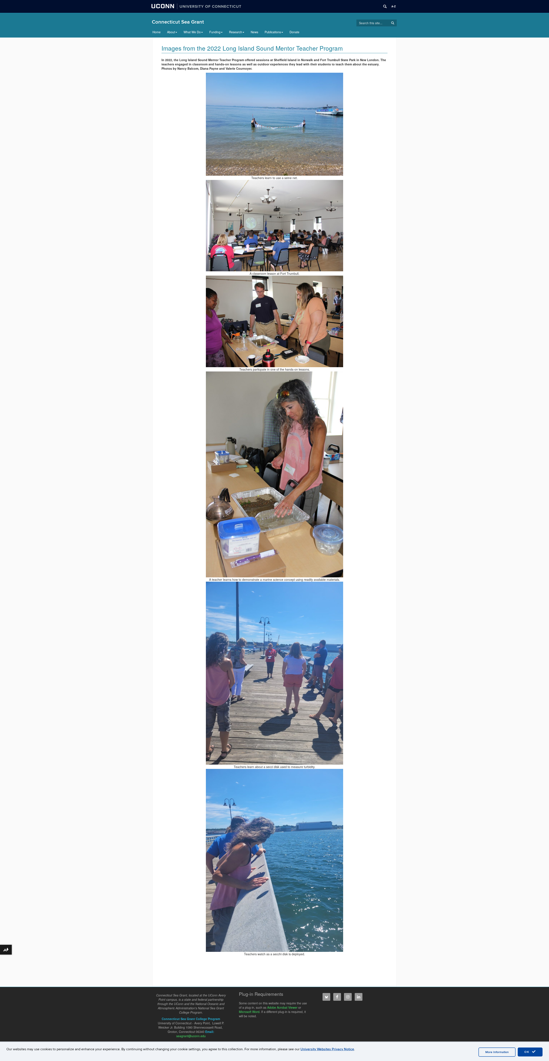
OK (527, 1052)
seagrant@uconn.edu (191, 1036)
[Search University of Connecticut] (385, 6)
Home (156, 32)
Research (235, 32)
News (254, 32)
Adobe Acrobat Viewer (282, 1007)
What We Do (192, 32)
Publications (273, 32)
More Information (497, 1052)
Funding (214, 32)
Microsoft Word (249, 1012)
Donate (294, 32)
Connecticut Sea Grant (178, 22)
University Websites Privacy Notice (327, 1049)
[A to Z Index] (393, 6)
